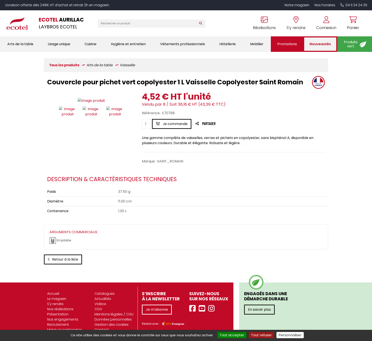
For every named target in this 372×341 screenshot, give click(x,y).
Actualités (103, 298)
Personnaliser (290, 335)
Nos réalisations (60, 309)
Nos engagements (62, 319)
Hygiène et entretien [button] (128, 44)
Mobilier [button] (257, 44)
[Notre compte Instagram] (212, 309)
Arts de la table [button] (20, 44)
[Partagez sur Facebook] (217, 124)
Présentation (57, 314)
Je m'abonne (157, 309)
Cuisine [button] (90, 44)
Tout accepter (232, 335)
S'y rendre (55, 303)
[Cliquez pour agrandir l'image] (91, 100)
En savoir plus (259, 309)
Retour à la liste (65, 259)
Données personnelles (113, 319)
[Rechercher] (201, 23)
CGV (98, 309)
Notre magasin (297, 5)
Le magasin (56, 298)
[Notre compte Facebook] (193, 309)
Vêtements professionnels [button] (182, 44)
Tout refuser (261, 335)
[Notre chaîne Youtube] (203, 309)
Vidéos (100, 303)
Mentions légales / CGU (114, 314)
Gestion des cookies (112, 324)
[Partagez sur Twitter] (225, 124)
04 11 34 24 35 (356, 5)
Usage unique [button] (59, 44)
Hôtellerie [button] (227, 44)
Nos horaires (325, 5)
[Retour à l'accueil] (19, 23)
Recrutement (58, 324)
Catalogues (105, 293)
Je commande (175, 123)
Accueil (53, 293)
